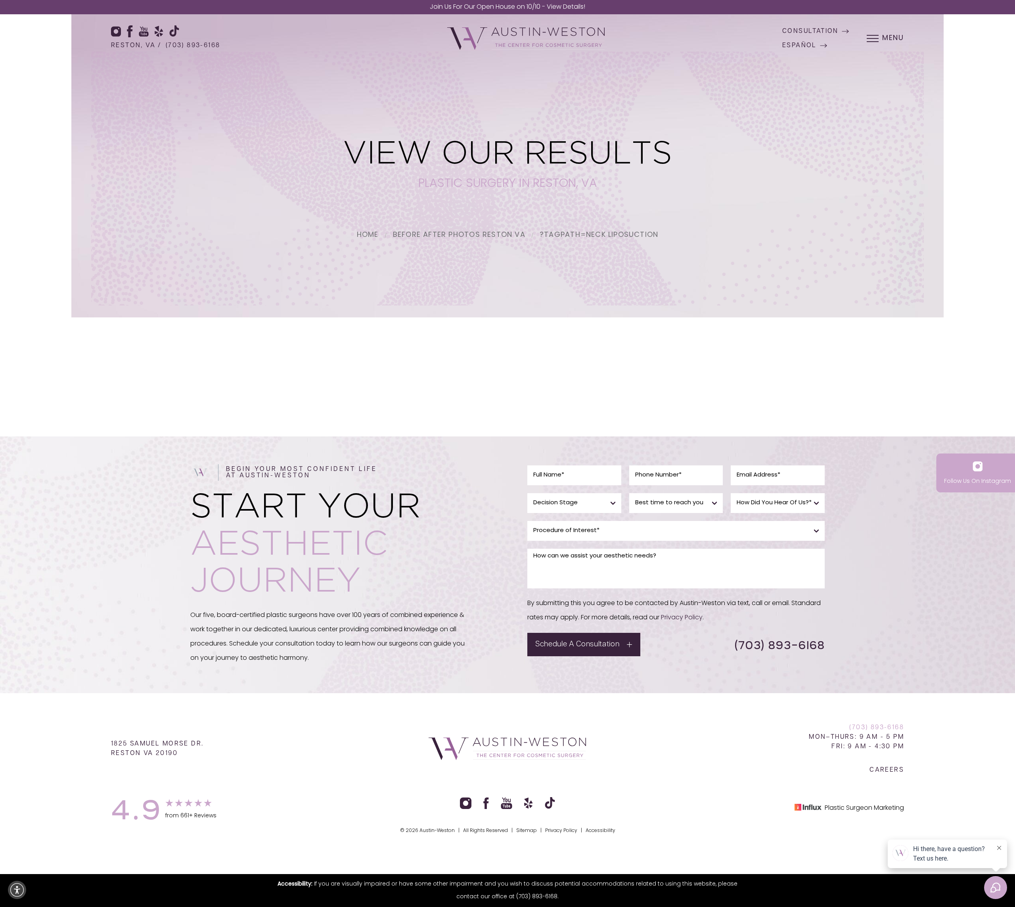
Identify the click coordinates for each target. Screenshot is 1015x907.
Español (799, 45)
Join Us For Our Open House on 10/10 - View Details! (507, 7)
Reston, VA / (136, 45)
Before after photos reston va (459, 235)
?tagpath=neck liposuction (599, 235)
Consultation (810, 31)
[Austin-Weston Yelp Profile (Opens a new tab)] (159, 31)
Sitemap (526, 830)
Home (368, 235)
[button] (17, 890)
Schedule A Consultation (577, 644)
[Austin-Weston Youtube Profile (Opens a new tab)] (144, 31)
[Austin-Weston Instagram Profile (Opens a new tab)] (116, 31)
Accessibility (600, 830)
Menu (893, 38)
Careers (886, 770)
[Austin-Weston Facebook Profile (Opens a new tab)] (130, 31)
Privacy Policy (682, 618)
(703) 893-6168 (193, 45)
